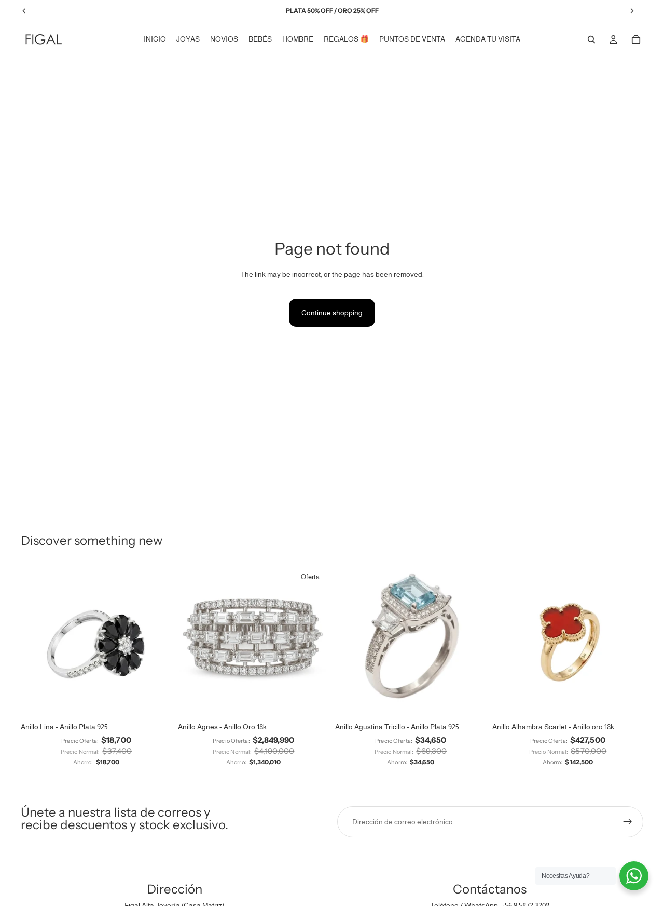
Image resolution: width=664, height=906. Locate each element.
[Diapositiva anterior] (36, 641)
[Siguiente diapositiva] (156, 641)
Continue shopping (332, 313)
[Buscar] (591, 39)
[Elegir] (155, 701)
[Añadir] (312, 701)
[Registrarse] (628, 822)
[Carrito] (636, 39)
